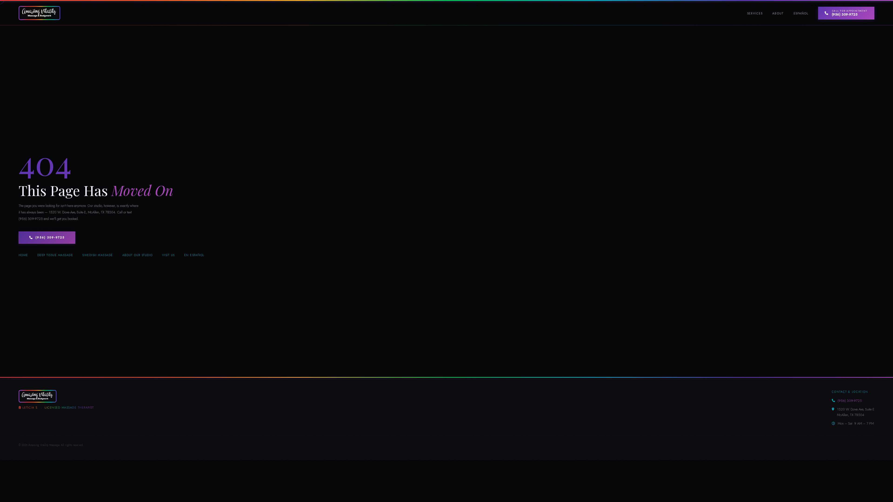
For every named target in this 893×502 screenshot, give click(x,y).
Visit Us (168, 255)
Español (801, 13)
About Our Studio (137, 255)
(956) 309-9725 (50, 237)
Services (755, 13)
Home (23, 255)
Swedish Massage (97, 255)
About (778, 13)
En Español (194, 255)
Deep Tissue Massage (55, 255)
